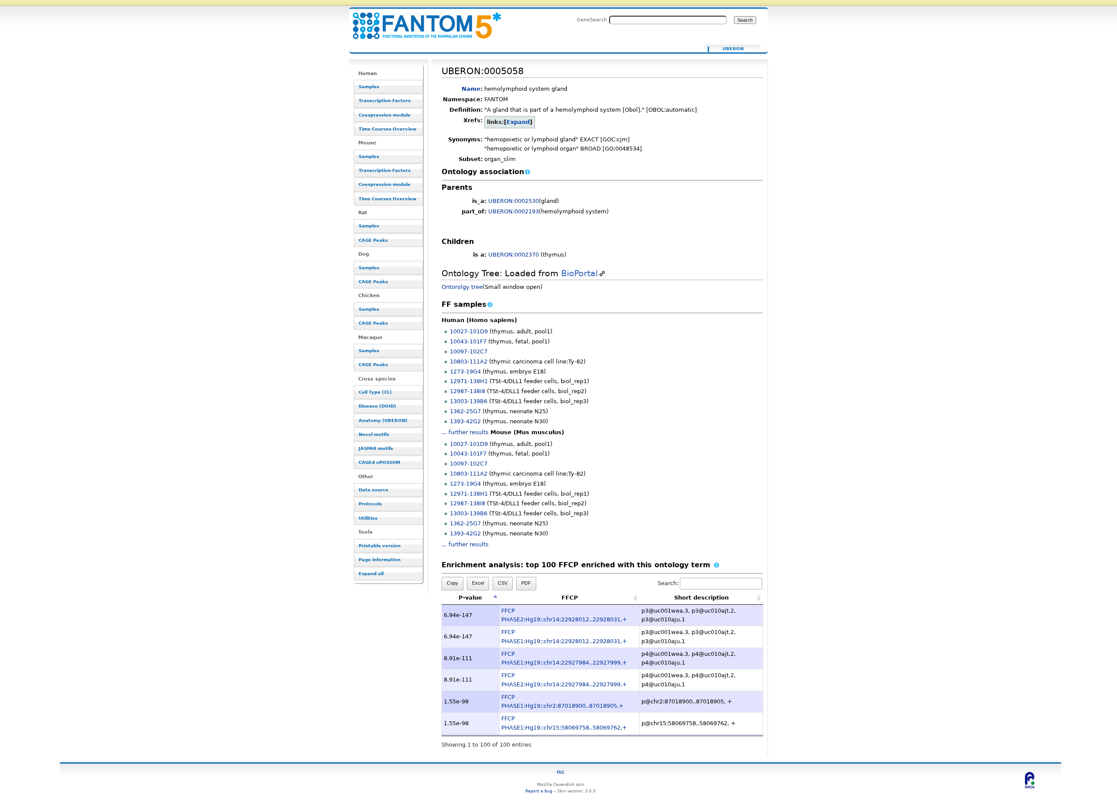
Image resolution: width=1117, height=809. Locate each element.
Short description (701, 597)
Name (471, 89)
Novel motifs (374, 434)
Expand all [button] (371, 573)
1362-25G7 (465, 411)
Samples (369, 86)
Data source (373, 489)
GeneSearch (592, 20)
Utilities (368, 518)
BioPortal (579, 273)
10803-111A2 (468, 361)
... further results (465, 432)
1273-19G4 (465, 371)
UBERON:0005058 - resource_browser (421, 20)
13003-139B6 (468, 401)
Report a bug (538, 790)
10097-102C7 (468, 351)
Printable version (380, 545)
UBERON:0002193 (513, 211)
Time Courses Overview (387, 129)
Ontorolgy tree (462, 287)
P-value (470, 597)
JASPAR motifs (376, 448)
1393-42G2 (465, 421)
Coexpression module (385, 115)
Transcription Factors (385, 100)
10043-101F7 (468, 341)
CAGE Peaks (373, 240)
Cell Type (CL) (375, 392)
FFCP (570, 597)
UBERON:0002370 (513, 254)
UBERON (733, 49)
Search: (668, 583)
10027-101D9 (469, 331)
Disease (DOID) (377, 406)
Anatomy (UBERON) (383, 420)
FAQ (560, 772)
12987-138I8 (467, 391)
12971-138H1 (469, 381)
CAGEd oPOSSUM (379, 462)
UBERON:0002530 (513, 201)
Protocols (370, 503)
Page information (380, 559)
